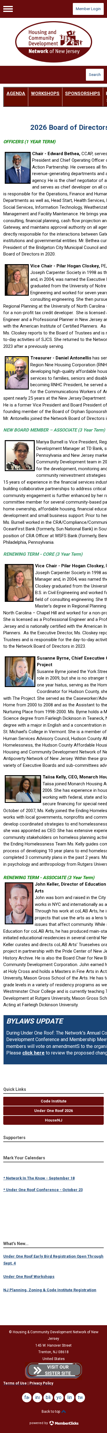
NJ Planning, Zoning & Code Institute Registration (49, 1290)
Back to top (51, 1411)
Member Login (88, 9)
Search (95, 74)
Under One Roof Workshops (28, 1276)
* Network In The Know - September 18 (39, 1175)
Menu (8, 9)
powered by (39, 1423)
